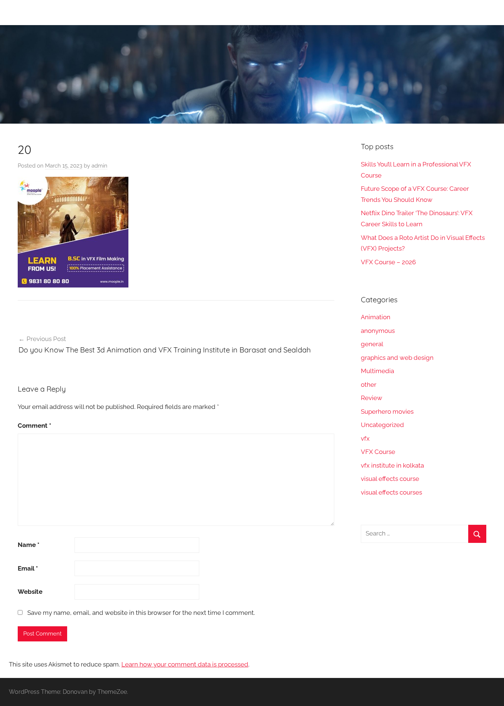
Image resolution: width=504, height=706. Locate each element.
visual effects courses (391, 492)
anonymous (378, 330)
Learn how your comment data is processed (184, 664)
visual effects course (390, 478)
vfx (365, 438)
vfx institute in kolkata (392, 465)
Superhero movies (387, 411)
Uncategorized (382, 424)
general (372, 344)
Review (371, 398)
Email (28, 568)
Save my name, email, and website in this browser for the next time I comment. (141, 612)
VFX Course (378, 451)
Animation (375, 317)
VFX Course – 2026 (388, 262)
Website (30, 591)
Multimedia (377, 371)
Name (28, 544)
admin (99, 165)
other (368, 384)
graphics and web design (397, 357)
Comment (34, 425)
